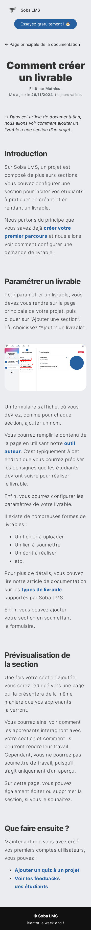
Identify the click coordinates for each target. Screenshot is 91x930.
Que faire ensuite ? (37, 828)
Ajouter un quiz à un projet (47, 870)
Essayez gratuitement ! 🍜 (45, 23)
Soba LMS (30, 10)
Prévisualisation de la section (37, 659)
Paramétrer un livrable (43, 281)
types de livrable (41, 590)
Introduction (26, 153)
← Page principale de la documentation (42, 44)
